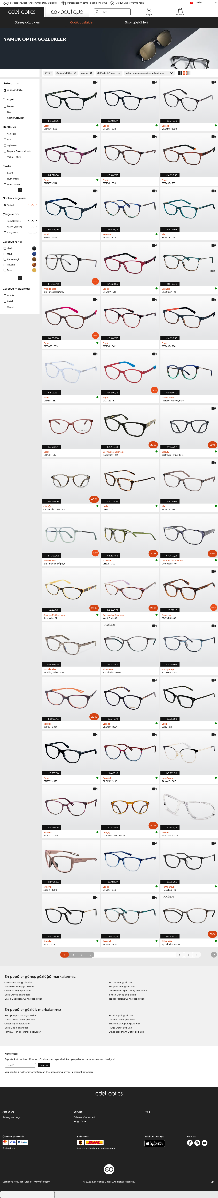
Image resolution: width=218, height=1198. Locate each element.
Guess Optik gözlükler (17, 1023)
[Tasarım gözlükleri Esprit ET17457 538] (71, 99)
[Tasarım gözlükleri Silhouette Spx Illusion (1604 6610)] (130, 642)
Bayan (10, 106)
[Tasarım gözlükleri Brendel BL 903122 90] (130, 751)
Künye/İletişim (42, 1181)
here (91, 1072)
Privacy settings (11, 1117)
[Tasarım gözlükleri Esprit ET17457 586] (189, 316)
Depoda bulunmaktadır (19, 151)
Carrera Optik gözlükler (122, 1019)
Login (149, 14)
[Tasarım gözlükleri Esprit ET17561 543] (130, 860)
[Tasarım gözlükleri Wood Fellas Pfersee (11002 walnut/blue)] (189, 370)
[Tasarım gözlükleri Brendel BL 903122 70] (130, 207)
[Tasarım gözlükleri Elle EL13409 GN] (189, 207)
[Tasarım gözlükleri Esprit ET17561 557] (71, 370)
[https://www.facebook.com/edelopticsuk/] (190, 1143)
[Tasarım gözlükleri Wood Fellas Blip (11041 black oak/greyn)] (71, 534)
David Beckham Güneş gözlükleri (23, 998)
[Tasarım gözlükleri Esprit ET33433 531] (130, 370)
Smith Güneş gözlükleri (122, 994)
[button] (22, 12)
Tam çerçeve (14, 221)
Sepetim (180, 14)
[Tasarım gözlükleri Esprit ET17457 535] (189, 153)
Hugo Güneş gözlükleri (122, 986)
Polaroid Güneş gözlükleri (19, 986)
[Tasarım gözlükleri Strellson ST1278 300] (130, 534)
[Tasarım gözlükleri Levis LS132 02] (189, 697)
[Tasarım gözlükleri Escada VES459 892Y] (130, 697)
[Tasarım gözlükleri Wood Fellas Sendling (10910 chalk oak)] (71, 642)
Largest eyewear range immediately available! (33, 3)
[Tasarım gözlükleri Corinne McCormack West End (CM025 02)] (130, 588)
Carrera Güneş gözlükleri (18, 982)
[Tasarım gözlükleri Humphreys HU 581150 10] (189, 860)
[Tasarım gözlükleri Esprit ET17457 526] (71, 207)
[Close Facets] (20, 73)
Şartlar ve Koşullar (13, 1181)
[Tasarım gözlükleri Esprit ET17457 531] (130, 262)
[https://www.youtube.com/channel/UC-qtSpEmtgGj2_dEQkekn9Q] (204, 1143)
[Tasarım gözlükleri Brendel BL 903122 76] (130, 914)
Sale (9, 139)
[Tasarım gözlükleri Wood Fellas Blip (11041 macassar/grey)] (71, 262)
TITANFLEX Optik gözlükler (124, 1023)
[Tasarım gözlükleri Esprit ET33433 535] (71, 316)
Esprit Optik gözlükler (121, 1015)
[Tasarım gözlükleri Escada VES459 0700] (189, 99)
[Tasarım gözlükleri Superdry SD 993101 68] (189, 588)
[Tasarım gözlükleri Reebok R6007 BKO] (71, 697)
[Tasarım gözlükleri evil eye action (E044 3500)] (71, 860)
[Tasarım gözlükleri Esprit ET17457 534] (71, 153)
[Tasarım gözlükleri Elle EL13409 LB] (189, 479)
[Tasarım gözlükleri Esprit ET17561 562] (130, 316)
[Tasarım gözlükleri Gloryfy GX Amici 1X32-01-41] (71, 479)
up (212, 1181)
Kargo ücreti (80, 1121)
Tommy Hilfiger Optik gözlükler (22, 1031)
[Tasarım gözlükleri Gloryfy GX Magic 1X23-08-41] (189, 425)
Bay (9, 112)
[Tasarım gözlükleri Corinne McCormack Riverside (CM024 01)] (71, 588)
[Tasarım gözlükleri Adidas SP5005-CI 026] (189, 805)
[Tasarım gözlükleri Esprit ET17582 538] (71, 751)
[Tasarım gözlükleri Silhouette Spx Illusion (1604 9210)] (189, 914)
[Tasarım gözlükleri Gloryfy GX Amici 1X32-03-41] (130, 805)
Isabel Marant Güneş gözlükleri (127, 998)
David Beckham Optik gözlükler (127, 1031)
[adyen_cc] (5, 1142)
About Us (8, 1111)
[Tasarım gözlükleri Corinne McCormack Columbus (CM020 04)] (189, 534)
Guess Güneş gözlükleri (17, 990)
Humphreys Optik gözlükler (20, 1015)
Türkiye (198, 2)
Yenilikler (11, 134)
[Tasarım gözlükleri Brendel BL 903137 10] (71, 914)
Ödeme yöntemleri (84, 1117)
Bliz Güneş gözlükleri (121, 982)
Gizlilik (28, 1181)
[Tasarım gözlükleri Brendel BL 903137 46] (189, 262)
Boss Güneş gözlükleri (17, 994)
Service (78, 1111)
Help (147, 1111)
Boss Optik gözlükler (16, 1027)
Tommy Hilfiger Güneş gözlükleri (128, 990)
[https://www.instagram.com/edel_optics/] (197, 1143)
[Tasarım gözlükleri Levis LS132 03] (130, 479)
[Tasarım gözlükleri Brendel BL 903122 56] (71, 805)
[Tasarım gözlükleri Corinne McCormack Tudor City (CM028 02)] (130, 425)
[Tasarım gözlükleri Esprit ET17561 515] (71, 425)
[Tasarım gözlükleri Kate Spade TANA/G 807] (189, 751)
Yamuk (10, 205)
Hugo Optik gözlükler (121, 1027)
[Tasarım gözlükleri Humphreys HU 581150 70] (189, 642)
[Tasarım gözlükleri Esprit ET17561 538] (130, 99)
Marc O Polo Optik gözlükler (20, 1019)
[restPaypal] (22, 1142)
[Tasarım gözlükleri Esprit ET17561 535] (130, 153)
